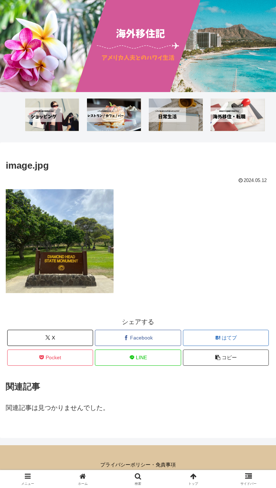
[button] (226, 358)
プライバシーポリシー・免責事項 (138, 465)
